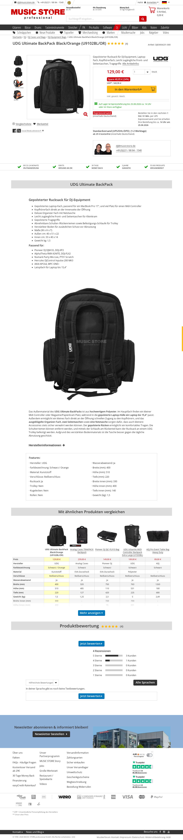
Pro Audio (94, 27)
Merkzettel (42, 124)
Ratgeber (153, 32)
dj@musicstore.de (26, 2)
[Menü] (152, 752)
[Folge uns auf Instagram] (164, 831)
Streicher (72, 27)
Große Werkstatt (49, 770)
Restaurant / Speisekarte (46, 777)
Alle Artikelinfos (130, 63)
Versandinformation (78, 752)
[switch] (149, 755)
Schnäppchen (24, 32)
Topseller (69, 32)
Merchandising (90, 32)
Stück (154, 71)
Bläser (135, 27)
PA (83, 27)
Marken (111, 32)
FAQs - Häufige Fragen (24, 762)
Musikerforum (103, 837)
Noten (154, 27)
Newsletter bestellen (49, 734)
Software (107, 27)
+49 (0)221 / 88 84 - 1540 (129, 150)
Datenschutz (138, 837)
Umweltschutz (74, 772)
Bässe (28, 27)
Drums (38, 27)
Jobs (142, 32)
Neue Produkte (47, 32)
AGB (169, 837)
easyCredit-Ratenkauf (24, 785)
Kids (144, 27)
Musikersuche (128, 32)
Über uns (18, 752)
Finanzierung (19, 780)
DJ (117, 27)
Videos (43, 784)
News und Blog (34, 832)
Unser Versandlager (77, 767)
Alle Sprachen (145, 682)
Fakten (16, 757)
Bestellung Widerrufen (79, 786)
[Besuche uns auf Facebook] (160, 831)
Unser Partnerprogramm (50, 754)
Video (166, 32)
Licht (124, 27)
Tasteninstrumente (54, 27)
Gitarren (16, 27)
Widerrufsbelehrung (155, 837)
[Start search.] (143, 19)
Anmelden (152, 2)
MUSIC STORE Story (50, 761)
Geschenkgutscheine (78, 777)
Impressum (125, 837)
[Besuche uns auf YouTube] (168, 831)
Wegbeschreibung (76, 782)
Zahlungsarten (74, 757)
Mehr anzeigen (90, 613)
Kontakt (17, 832)
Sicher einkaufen (76, 762)
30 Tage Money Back (23, 775)
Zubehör (165, 27)
